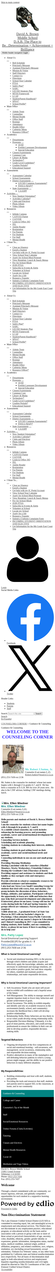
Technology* (18, 160)
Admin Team (18, 111)
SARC (15, 88)
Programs (16, 142)
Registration (17, 229)
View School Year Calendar (24, 255)
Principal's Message (21, 65)
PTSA (15, 83)
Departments (18, 140)
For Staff (16, 237)
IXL (14, 224)
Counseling (17, 114)
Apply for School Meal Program (26, 257)
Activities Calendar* (21, 198)
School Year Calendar (22, 81)
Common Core (19, 155)
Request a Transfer (20, 278)
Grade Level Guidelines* (23, 163)
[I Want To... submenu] (8, 245)
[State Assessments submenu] (30, 189)
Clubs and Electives (21, 201)
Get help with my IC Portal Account (28, 252)
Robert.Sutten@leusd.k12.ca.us (39, 775)
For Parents (17, 232)
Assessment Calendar (21, 175)
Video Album (18, 206)
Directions (17, 78)
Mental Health (18, 116)
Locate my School (20, 273)
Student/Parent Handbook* (24, 99)
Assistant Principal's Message (25, 68)
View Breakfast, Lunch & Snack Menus (30, 260)
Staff (9, 708)
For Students (18, 234)
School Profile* (19, 104)
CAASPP (22, 191)
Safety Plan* (18, 86)
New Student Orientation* (24, 196)
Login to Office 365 (21, 221)
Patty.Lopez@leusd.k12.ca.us (16, 944)
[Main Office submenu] (8, 109)
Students (10, 703)
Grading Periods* (20, 165)
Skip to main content (10, 2)
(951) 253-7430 (15, 1176)
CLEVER (16, 219)
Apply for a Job (19, 275)
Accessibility (7, 1269)
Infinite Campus (19, 214)
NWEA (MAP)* (25, 186)
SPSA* (15, 101)
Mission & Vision (20, 70)
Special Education (26, 150)
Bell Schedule (18, 63)
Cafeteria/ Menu (19, 129)
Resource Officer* (20, 132)
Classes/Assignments (21, 152)
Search (4, 713)
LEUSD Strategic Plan (22, 91)
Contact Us (17, 75)
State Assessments (20, 188)
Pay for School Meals (22, 262)
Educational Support (21, 168)
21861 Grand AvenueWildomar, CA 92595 (10, 1172)
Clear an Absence (20, 247)
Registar (16, 122)
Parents (10, 706)
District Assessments (21, 180)
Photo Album (18, 204)
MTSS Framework (20, 93)
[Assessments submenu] (8, 173)
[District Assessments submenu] (32, 181)
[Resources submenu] (8, 212)
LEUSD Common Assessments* (32, 183)
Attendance (17, 124)
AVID (21, 145)
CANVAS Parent (20, 216)
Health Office (18, 127)
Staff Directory (19, 73)
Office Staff (17, 119)
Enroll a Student (19, 250)
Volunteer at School (21, 270)
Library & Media (20, 157)
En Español (6, 719)
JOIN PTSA (18, 265)
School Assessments (21, 178)
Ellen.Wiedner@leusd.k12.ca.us (15, 812)
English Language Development (32, 147)
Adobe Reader (18, 227)
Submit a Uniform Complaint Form (28, 280)
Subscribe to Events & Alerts (25, 268)
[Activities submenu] (17, 194)
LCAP (15, 96)
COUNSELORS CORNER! (14, 724)
